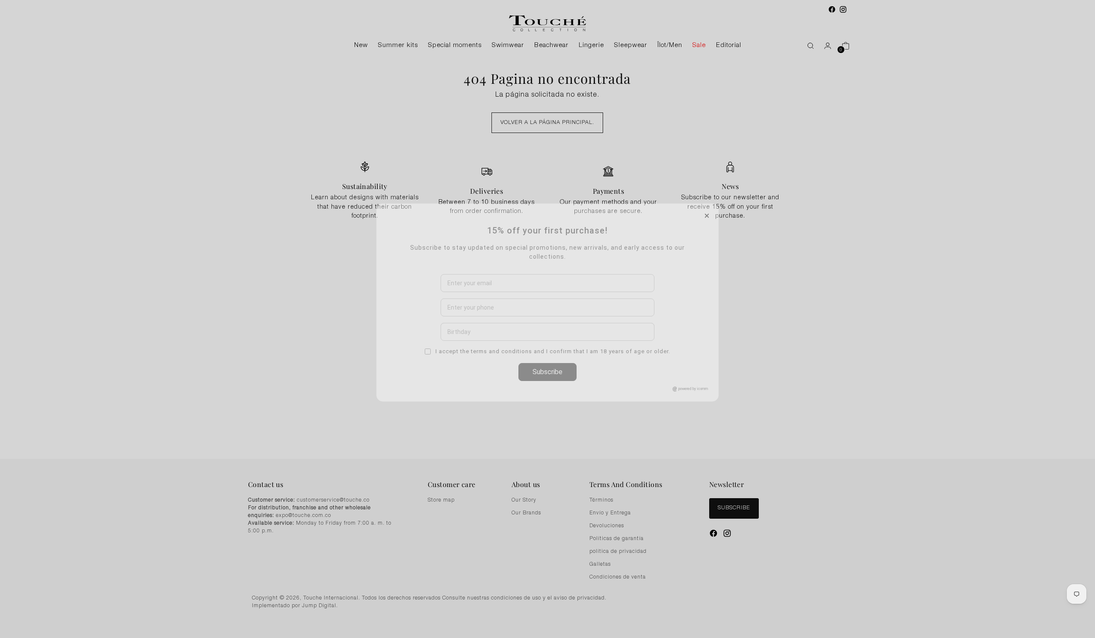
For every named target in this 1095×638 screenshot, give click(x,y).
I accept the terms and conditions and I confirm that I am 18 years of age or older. (552, 416)
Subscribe (547, 436)
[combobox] (450, 372)
